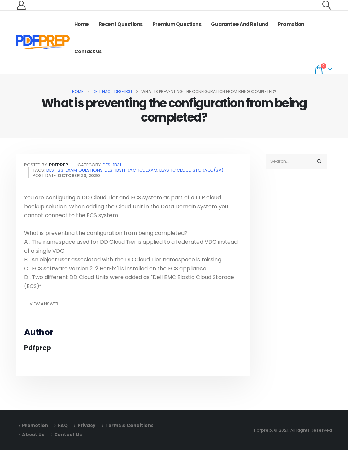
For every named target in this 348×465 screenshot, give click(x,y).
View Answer (44, 304)
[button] (326, 5)
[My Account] (21, 5)
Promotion (291, 24)
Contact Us (88, 51)
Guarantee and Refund (239, 24)
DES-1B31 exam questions (74, 170)
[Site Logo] (43, 42)
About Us (33, 434)
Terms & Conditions (129, 425)
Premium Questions (177, 24)
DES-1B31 (112, 165)
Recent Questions (121, 24)
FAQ (63, 425)
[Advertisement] (296, 291)
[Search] (319, 161)
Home (81, 24)
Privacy (86, 425)
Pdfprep (37, 347)
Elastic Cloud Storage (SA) (191, 170)
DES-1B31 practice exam (131, 170)
